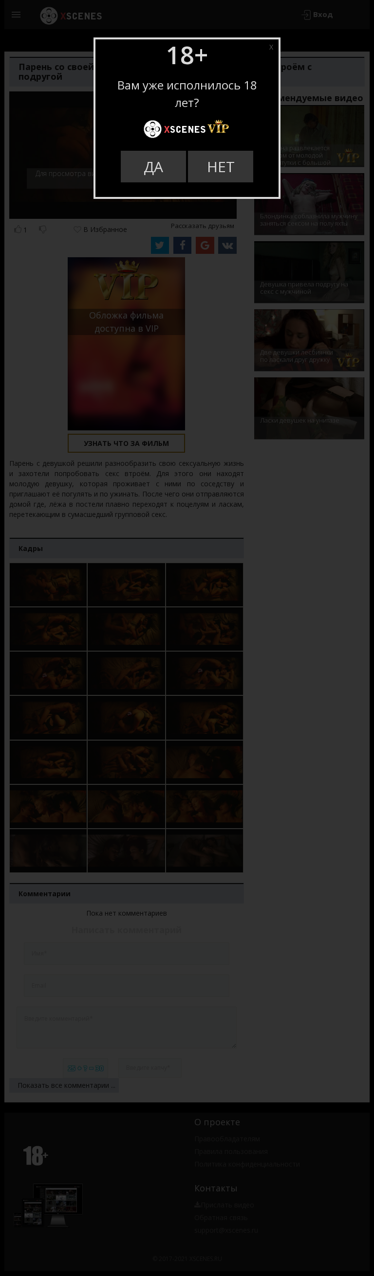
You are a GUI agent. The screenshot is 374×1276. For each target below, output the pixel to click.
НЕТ (221, 167)
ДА (153, 167)
